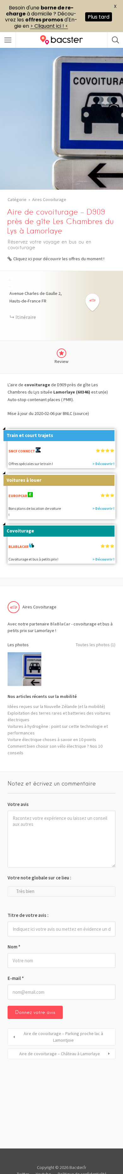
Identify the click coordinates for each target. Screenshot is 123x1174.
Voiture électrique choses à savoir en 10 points (52, 739)
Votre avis (18, 804)
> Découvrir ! (103, 463)
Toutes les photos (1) (95, 644)
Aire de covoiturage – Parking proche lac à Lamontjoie (63, 1037)
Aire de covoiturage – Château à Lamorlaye (59, 1053)
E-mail (16, 978)
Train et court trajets (30, 435)
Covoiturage (20, 531)
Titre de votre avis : (28, 915)
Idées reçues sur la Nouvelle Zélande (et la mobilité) (56, 706)
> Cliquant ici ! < (49, 26)
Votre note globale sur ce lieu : (39, 878)
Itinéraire (25, 317)
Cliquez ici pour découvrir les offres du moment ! (58, 259)
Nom (14, 947)
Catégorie (17, 199)
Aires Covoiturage (49, 199)
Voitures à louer (24, 480)
